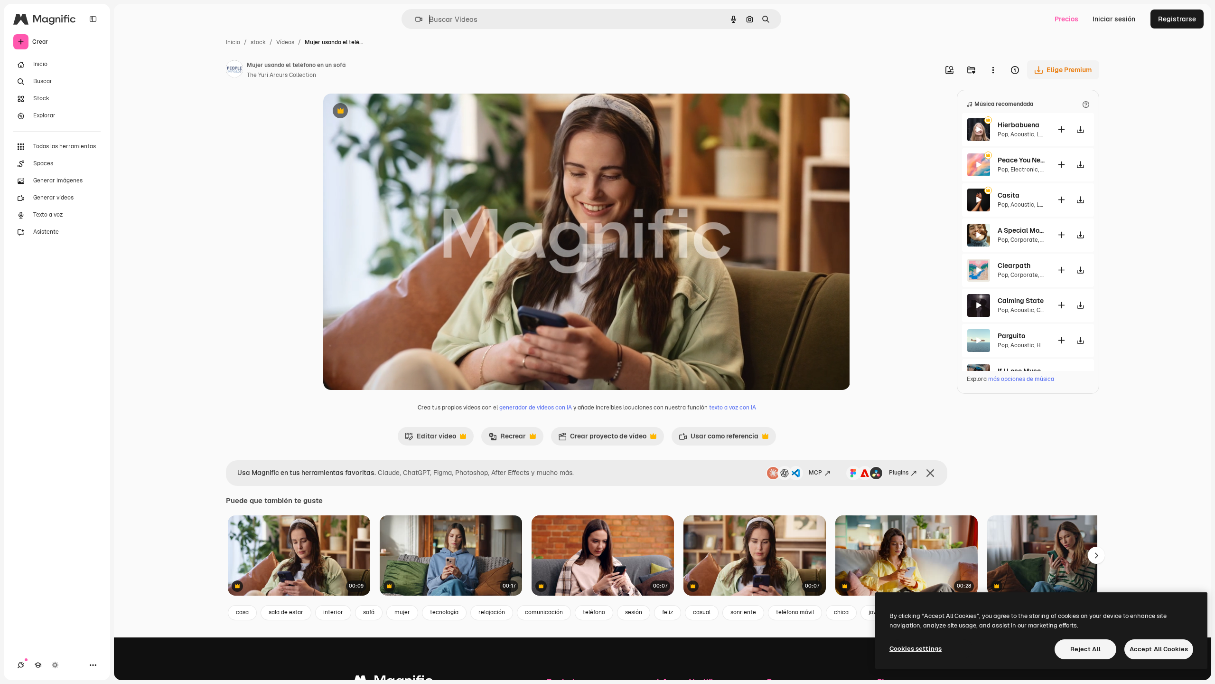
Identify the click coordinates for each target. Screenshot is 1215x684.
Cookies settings (915, 649)
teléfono (594, 612)
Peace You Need (1021, 160)
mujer (402, 612)
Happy (1045, 345)
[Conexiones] (20, 665)
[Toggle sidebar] (93, 19)
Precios (1066, 19)
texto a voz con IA (732, 407)
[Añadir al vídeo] (1061, 129)
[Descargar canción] (1080, 129)
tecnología (444, 612)
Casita (1008, 195)
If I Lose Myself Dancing (1021, 371)
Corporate (1024, 240)
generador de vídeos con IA (535, 407)
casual (701, 612)
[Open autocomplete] (415, 19)
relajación (491, 612)
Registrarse (1177, 19)
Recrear (507, 438)
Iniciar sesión (1114, 19)
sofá (368, 612)
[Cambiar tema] (55, 665)
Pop (1003, 134)
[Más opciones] (992, 69)
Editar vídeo (430, 438)
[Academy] (38, 665)
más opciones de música (1021, 379)
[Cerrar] (930, 473)
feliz (667, 612)
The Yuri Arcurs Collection (281, 75)
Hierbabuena (1018, 125)
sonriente (743, 612)
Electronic (1024, 169)
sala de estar (286, 612)
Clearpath (1014, 265)
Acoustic (1022, 134)
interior (333, 612)
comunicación (544, 612)
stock (258, 42)
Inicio (233, 42)
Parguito (1011, 336)
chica (841, 612)
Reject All (1085, 649)
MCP (815, 472)
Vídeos (285, 42)
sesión (633, 612)
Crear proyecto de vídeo (602, 438)
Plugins (898, 472)
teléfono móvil (795, 612)
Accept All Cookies (1159, 649)
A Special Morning (1021, 230)
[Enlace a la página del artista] (234, 70)
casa (242, 612)
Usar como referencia (718, 438)
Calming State (1021, 300)
